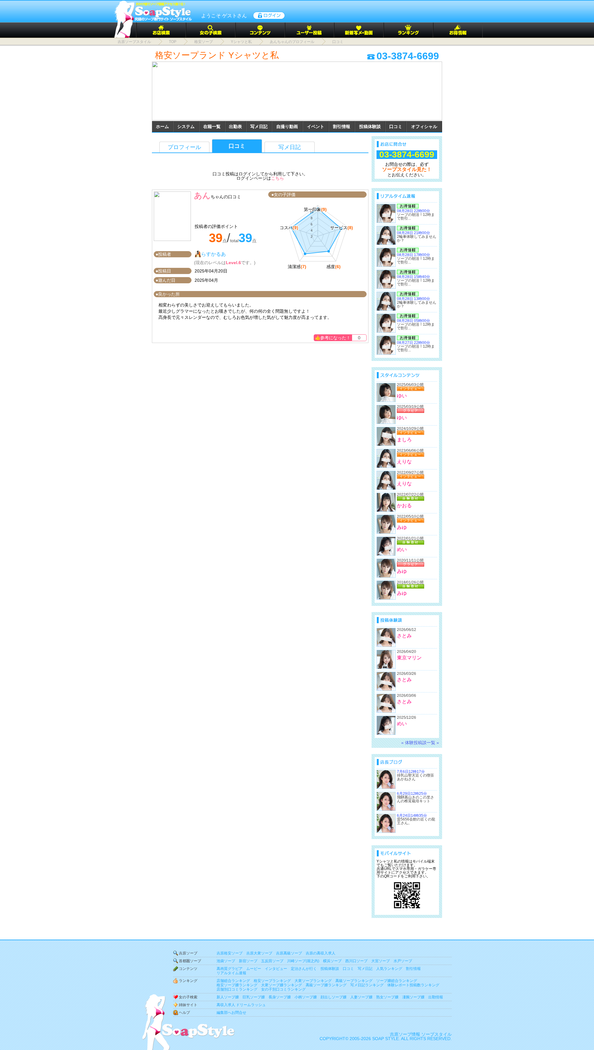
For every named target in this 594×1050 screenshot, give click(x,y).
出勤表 (235, 126)
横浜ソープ (332, 961)
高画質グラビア (230, 969)
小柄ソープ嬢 (306, 997)
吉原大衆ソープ (259, 953)
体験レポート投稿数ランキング (413, 985)
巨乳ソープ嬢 (254, 997)
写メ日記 (259, 126)
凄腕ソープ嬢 (413, 997)
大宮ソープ (380, 961)
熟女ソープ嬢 (387, 997)
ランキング (188, 981)
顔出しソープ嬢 (333, 997)
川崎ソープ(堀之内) (303, 961)
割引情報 (341, 126)
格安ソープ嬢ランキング (237, 985)
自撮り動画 (287, 126)
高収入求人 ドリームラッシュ (241, 1005)
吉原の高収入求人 (320, 953)
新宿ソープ (248, 961)
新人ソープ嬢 (228, 997)
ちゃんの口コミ (226, 196)
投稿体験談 (370, 126)
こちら (277, 178)
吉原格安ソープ (230, 953)
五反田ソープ (272, 961)
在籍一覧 (212, 126)
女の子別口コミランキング (283, 989)
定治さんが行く (304, 969)
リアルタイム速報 (231, 973)
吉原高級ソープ (289, 953)
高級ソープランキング (353, 981)
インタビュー (276, 969)
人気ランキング (389, 969)
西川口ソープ (356, 961)
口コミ (395, 126)
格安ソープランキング (272, 981)
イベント (315, 126)
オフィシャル (424, 126)
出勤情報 (435, 997)
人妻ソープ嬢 (361, 997)
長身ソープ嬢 (280, 997)
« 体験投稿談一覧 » (420, 742)
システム (186, 126)
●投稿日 (163, 270)
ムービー (253, 969)
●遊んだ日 (165, 280)
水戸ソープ (403, 961)
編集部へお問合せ (231, 1012)
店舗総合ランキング (233, 981)
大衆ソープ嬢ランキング (281, 985)
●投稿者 (163, 254)
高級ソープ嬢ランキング (326, 985)
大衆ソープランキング (313, 981)
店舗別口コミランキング (237, 989)
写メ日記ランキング (367, 985)
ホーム (162, 126)
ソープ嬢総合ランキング (396, 981)
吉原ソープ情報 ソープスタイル (421, 1034)
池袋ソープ (226, 961)
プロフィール (184, 147)
